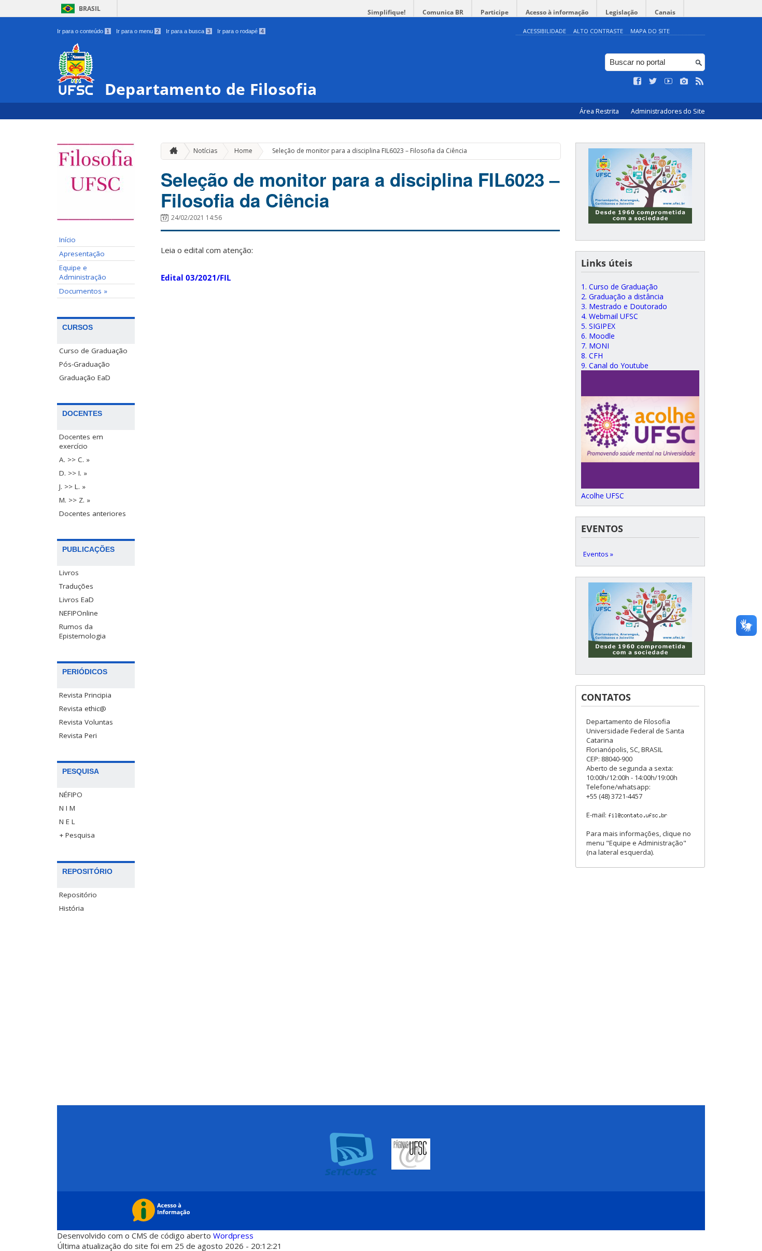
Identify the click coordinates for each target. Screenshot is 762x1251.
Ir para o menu (137, 31)
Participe (495, 12)
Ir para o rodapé (240, 31)
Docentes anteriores (92, 513)
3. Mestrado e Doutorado (624, 306)
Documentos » (83, 291)
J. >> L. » (72, 486)
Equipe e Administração (82, 272)
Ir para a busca (188, 31)
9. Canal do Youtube (614, 365)
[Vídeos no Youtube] (669, 81)
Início (67, 239)
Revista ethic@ (82, 708)
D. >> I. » (73, 473)
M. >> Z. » (74, 500)
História (71, 908)
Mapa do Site (650, 31)
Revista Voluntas (86, 722)
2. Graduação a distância (622, 296)
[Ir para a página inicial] (171, 151)
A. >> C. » (74, 459)
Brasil (90, 8)
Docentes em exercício (81, 441)
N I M (67, 808)
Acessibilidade (544, 31)
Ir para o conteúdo (83, 31)
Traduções (76, 586)
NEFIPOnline (78, 613)
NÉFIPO (70, 794)
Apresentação (82, 253)
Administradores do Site (668, 111)
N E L (67, 821)
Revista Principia (85, 695)
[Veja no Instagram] (684, 81)
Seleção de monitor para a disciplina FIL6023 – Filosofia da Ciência (369, 150)
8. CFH (592, 355)
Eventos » (598, 554)
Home (243, 150)
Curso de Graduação (93, 350)
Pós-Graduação (84, 364)
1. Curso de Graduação (619, 286)
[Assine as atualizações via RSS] (700, 81)
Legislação (621, 12)
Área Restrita (600, 111)
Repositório (78, 894)
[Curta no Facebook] (637, 81)
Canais (665, 12)
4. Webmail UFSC (609, 316)
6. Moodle (598, 336)
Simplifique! (386, 12)
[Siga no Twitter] (653, 81)
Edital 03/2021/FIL (196, 277)
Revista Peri (78, 735)
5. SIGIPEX (598, 326)
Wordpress (233, 1235)
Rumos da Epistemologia (82, 631)
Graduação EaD (84, 377)
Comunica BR (442, 12)
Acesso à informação (557, 12)
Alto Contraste (598, 31)
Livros (69, 572)
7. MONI (595, 346)
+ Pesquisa (77, 835)
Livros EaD (76, 599)
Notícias (205, 150)
